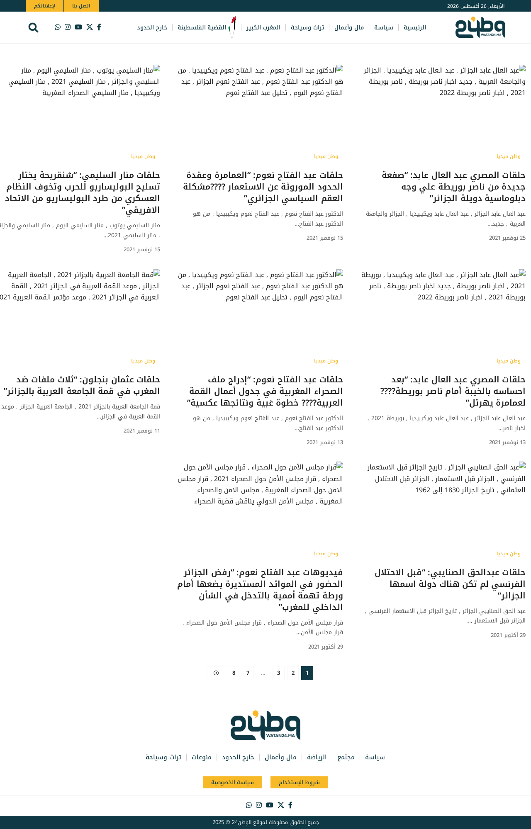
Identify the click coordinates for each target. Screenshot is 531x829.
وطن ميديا (509, 156)
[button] (33, 27)
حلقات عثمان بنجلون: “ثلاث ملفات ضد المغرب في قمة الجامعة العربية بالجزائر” (82, 385)
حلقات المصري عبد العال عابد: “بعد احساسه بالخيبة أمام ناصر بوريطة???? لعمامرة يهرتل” (453, 391)
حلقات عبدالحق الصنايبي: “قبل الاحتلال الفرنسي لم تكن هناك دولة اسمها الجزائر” (450, 583)
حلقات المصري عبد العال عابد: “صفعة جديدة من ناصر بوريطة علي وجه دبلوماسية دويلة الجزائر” (454, 186)
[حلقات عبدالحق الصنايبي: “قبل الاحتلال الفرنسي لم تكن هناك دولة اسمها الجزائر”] (443, 511)
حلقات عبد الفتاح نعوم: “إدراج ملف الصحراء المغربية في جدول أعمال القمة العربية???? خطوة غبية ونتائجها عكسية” (265, 391)
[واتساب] (58, 27)
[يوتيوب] (78, 27)
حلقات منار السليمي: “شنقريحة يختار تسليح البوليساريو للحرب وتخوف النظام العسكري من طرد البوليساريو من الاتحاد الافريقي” (83, 192)
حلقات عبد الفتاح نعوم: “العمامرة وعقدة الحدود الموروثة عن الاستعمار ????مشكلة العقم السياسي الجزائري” (263, 186)
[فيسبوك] (99, 27)
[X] (89, 27)
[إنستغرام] (68, 27)
